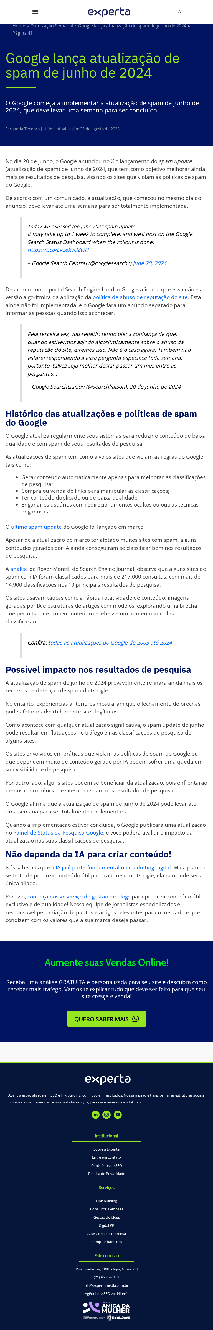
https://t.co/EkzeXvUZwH (57, 249)
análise (19, 568)
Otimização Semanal (51, 26)
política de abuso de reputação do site (140, 297)
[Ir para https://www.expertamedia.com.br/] (109, 12)
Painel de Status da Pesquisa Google (58, 832)
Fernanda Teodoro (23, 128)
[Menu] (35, 12)
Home (18, 26)
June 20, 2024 (149, 263)
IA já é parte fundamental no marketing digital (113, 867)
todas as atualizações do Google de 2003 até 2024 (110, 642)
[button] (106, 1019)
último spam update (36, 526)
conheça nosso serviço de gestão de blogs (78, 896)
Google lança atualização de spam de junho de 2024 (132, 26)
